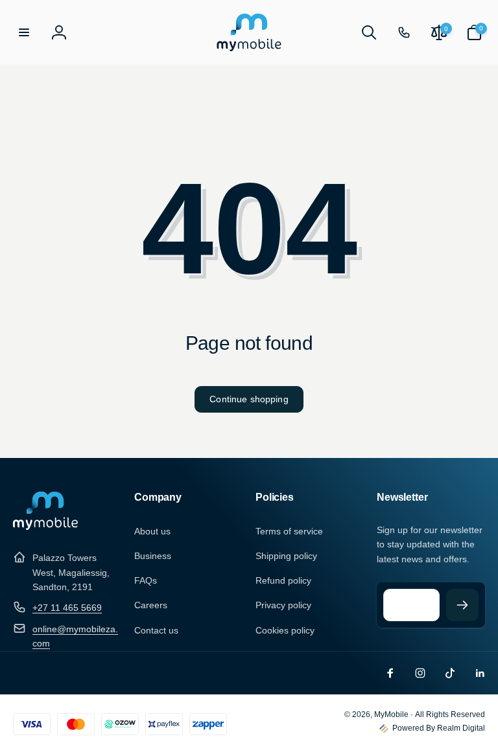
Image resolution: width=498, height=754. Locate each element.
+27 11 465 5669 (67, 607)
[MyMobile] (45, 526)
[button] (24, 32)
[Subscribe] (462, 605)
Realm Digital (461, 728)
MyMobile (391, 714)
